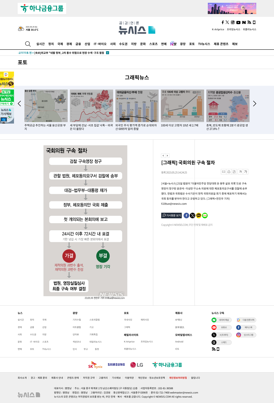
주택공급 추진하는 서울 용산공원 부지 (45, 127)
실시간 (40, 43)
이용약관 (129, 377)
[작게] (240, 171)
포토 (192, 43)
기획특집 (93, 334)
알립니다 (195, 377)
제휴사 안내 (57, 377)
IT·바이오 (100, 43)
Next (254, 103)
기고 (91, 327)
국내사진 (128, 319)
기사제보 (116, 377)
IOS (177, 348)
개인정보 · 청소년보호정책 (151, 377)
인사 (75, 349)
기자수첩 (77, 319)
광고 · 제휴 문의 (39, 377)
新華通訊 (179, 327)
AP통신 (178, 319)
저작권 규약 (89, 377)
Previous (19, 103)
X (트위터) (224, 334)
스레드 (224, 342)
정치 (51, 43)
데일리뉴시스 (95, 341)
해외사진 (145, 319)
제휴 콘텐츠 (221, 43)
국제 (60, 43)
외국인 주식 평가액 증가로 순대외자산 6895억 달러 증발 (136, 127)
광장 (183, 43)
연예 (164, 43)
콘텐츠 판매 (73, 377)
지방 (134, 43)
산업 (87, 43)
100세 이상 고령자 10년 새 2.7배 (179, 125)
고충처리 (103, 377)
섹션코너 (77, 341)
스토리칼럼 (94, 319)
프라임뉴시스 (233, 29)
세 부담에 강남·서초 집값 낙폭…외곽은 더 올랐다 (91, 127)
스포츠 (153, 43)
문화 (143, 43)
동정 (97, 349)
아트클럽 (77, 327)
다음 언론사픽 (248, 320)
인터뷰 (76, 334)
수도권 (123, 43)
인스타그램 (248, 334)
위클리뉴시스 (249, 29)
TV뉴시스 (204, 43)
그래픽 (127, 327)
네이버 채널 (224, 320)
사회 (113, 43)
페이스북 (248, 327)
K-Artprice (218, 29)
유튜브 (224, 327)
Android (179, 341)
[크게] (245, 171)
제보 (235, 43)
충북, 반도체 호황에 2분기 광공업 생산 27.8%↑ (227, 127)
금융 (78, 43)
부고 (86, 349)
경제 (69, 43)
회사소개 (22, 377)
